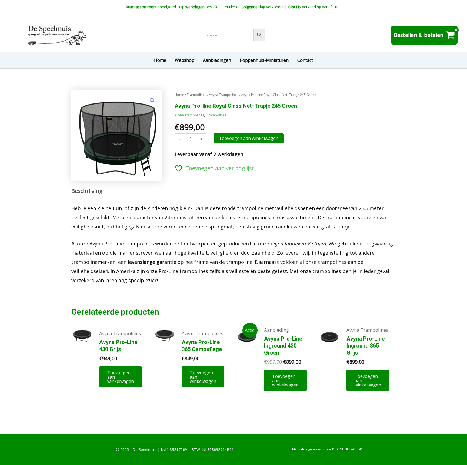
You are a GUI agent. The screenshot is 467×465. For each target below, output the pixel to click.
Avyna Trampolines (223, 94)
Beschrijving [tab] (86, 190)
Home (179, 94)
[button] (152, 100)
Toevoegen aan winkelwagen (248, 138)
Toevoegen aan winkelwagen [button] (120, 377)
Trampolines (196, 94)
